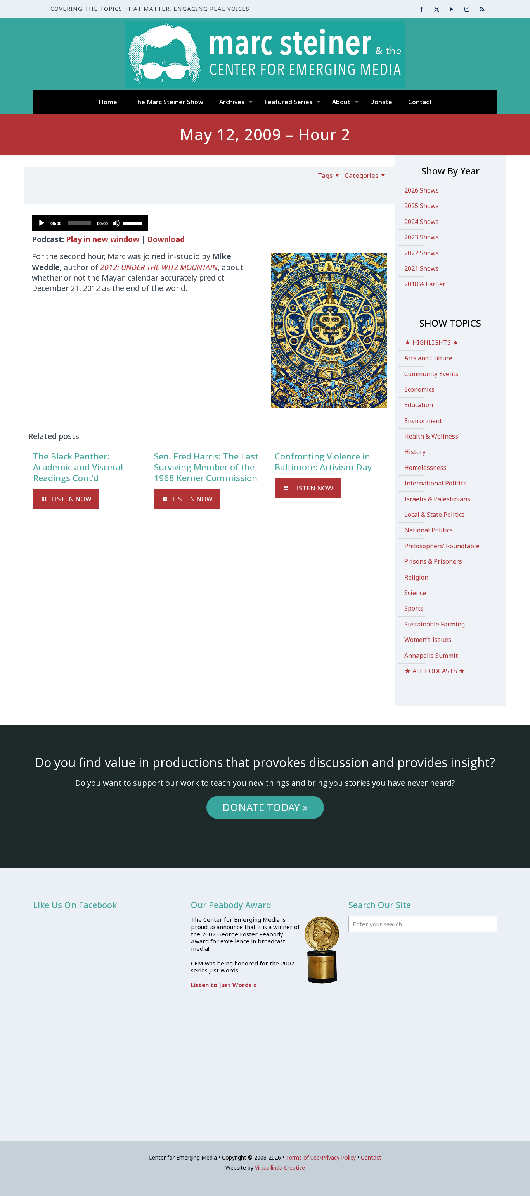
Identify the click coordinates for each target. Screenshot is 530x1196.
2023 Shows (421, 237)
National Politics (428, 530)
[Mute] (116, 223)
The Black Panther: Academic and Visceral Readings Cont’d (78, 467)
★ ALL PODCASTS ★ (434, 671)
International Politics (435, 483)
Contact (371, 1157)
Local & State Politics (434, 514)
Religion (416, 577)
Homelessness (425, 467)
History (415, 451)
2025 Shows (421, 205)
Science (415, 593)
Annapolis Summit (431, 655)
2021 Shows (421, 268)
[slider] (133, 222)
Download (166, 239)
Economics (419, 389)
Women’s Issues (427, 639)
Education (418, 405)
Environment (423, 420)
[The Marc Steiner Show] (265, 54)
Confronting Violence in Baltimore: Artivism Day (323, 461)
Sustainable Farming (434, 624)
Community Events (431, 374)
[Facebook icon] (421, 9)
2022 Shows (421, 253)
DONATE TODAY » (265, 807)
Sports (413, 608)
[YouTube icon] (451, 9)
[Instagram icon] (467, 9)
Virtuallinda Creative (280, 1167)
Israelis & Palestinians (437, 499)
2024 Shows (421, 221)
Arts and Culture (428, 358)
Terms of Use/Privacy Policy (321, 1157)
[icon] (482, 9)
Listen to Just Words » (224, 985)
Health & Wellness (431, 436)
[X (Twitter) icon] (436, 9)
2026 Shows (421, 190)
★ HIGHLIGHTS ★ (431, 342)
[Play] (41, 223)
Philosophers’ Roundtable (442, 546)
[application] (90, 223)
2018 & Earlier (424, 284)
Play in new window (102, 239)
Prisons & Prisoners (433, 561)
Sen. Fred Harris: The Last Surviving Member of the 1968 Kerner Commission (206, 467)
